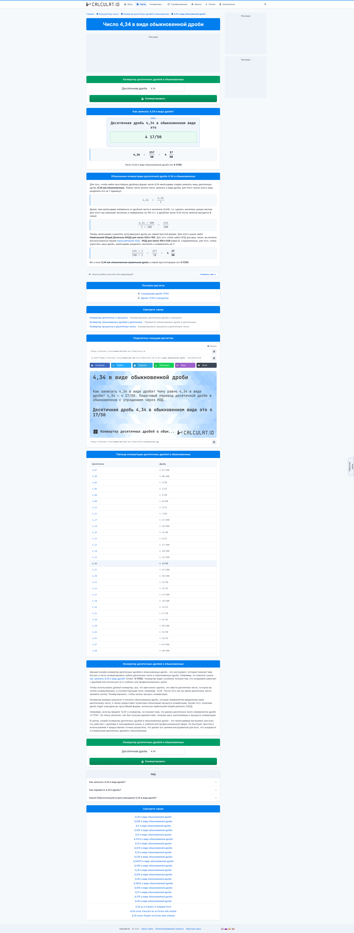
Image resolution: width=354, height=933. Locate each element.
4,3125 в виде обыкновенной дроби (153, 839)
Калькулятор (228, 4)
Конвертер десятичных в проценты (109, 317)
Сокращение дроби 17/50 (155, 293)
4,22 (94, 532)
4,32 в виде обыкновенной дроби (153, 843)
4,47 (94, 594)
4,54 (94, 613)
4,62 (94, 632)
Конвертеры (155, 4)
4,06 (94, 495)
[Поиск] (265, 4)
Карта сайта (147, 929)
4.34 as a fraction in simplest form (153, 906)
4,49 (94, 601)
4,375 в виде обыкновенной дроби (153, 896)
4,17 (94, 520)
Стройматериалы (179, 4)
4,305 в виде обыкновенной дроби (153, 830)
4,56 (94, 619)
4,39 (94, 576)
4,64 (94, 638)
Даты (130, 4)
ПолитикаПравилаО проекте (169, 929)
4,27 (94, 545)
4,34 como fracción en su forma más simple (153, 911)
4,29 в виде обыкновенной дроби (153, 816)
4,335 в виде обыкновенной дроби (153, 856)
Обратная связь (350, 466)
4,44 (94, 588)
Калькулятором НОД (128, 240)
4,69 (94, 651)
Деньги (198, 4)
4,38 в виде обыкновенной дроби (153, 901)
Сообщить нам (208, 274)
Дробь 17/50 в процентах (155, 298)
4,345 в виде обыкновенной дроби (153, 865)
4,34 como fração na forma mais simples (153, 915)
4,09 (94, 501)
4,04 (94, 489)
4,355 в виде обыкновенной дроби (153, 874)
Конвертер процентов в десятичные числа (113, 326)
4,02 (94, 482)
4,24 (94, 538)
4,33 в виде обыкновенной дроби (153, 852)
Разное (212, 4)
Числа (143, 4)
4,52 (94, 607)
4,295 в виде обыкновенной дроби (153, 821)
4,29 (94, 551)
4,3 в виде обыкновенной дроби (153, 825)
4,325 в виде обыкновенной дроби (153, 847)
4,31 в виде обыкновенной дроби (153, 834)
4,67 (94, 644)
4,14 (94, 514)
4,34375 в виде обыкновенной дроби (153, 861)
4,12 (94, 507)
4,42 (94, 582)
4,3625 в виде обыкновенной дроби (153, 883)
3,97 (94, 470)
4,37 (94, 570)
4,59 (94, 626)
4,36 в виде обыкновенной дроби (153, 878)
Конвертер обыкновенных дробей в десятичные (116, 322)
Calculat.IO (124, 929)
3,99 (94, 476)
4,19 (94, 526)
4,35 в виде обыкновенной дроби (153, 870)
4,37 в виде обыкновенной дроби (153, 892)
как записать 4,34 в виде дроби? (107, 678)
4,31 (94, 557)
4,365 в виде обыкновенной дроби (153, 887)
